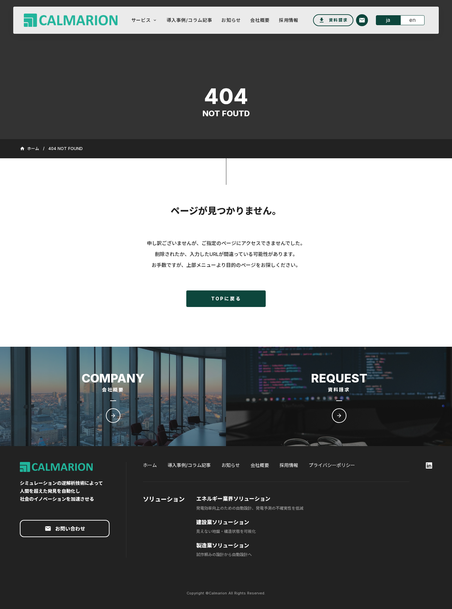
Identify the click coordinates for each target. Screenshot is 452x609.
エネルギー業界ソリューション (233, 498)
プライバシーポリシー (332, 465)
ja (388, 20)
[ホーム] (68, 20)
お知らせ (230, 465)
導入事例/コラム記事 (189, 465)
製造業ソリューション (222, 545)
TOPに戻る (226, 298)
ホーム (150, 465)
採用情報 (289, 465)
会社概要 (259, 465)
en (412, 20)
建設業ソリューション (222, 522)
